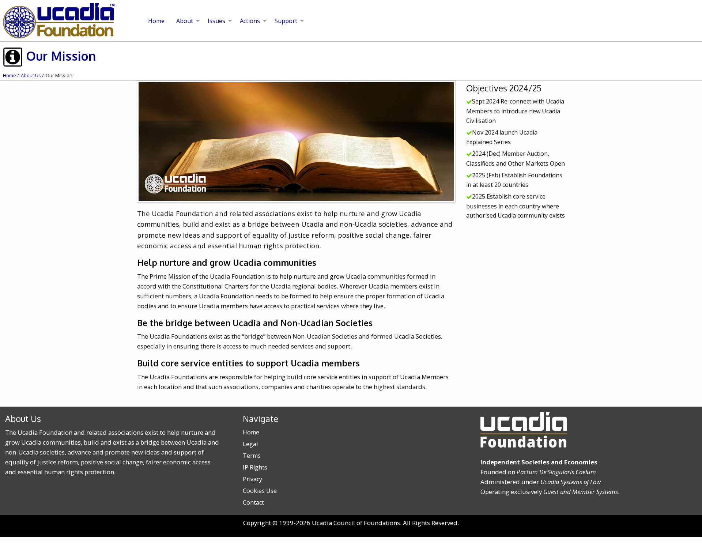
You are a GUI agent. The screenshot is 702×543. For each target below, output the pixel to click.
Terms (252, 456)
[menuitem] (156, 21)
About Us (31, 75)
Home (156, 21)
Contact (253, 502)
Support (286, 21)
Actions (250, 21)
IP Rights (255, 467)
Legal (250, 444)
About (184, 21)
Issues (216, 21)
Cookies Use (260, 491)
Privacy (252, 479)
